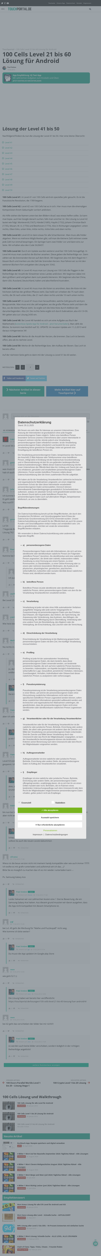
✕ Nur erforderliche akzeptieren (50, 825)
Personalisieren (50, 830)
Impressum (37, 835)
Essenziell (26, 803)
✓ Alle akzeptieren (50, 810)
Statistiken (60, 803)
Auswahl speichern (50, 818)
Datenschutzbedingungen (56, 835)
